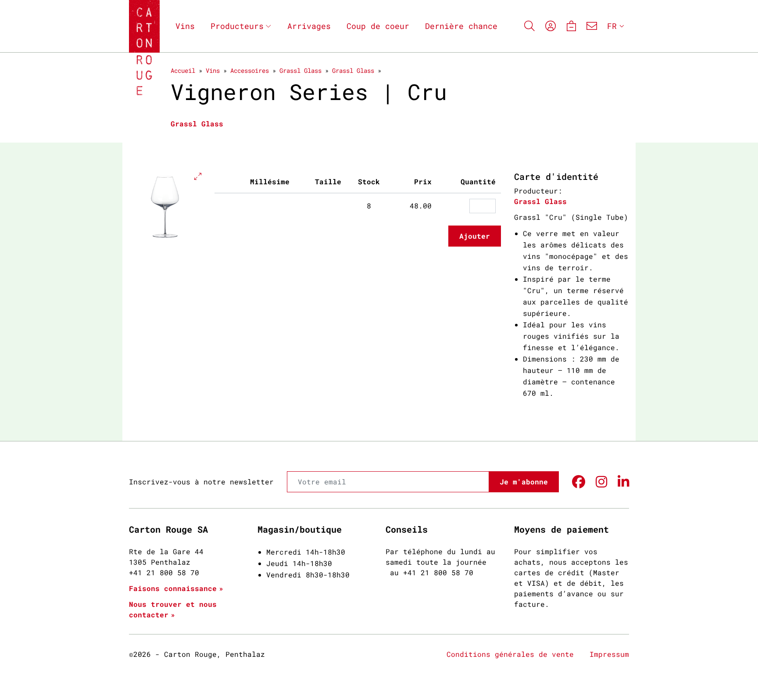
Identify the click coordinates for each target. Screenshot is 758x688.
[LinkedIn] (623, 482)
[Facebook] (578, 482)
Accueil (183, 70)
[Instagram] (601, 482)
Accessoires (249, 70)
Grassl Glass (300, 70)
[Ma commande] (571, 26)
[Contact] (591, 26)
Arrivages (309, 26)
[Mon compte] (550, 26)
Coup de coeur (378, 26)
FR (612, 26)
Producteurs (237, 26)
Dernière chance (461, 26)
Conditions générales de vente (510, 654)
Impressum (609, 654)
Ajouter (474, 235)
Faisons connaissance (173, 588)
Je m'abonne (524, 481)
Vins (185, 26)
